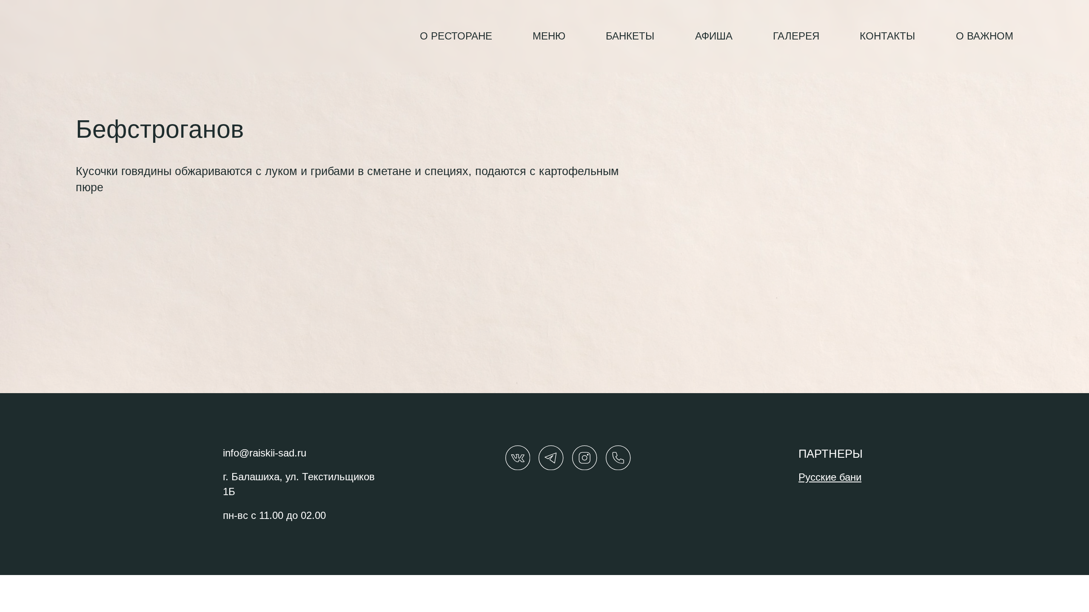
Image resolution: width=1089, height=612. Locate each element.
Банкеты (630, 36)
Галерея (796, 36)
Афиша (714, 36)
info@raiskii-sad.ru (264, 453)
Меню (549, 36)
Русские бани (829, 477)
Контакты (887, 36)
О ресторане (456, 36)
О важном (984, 36)
